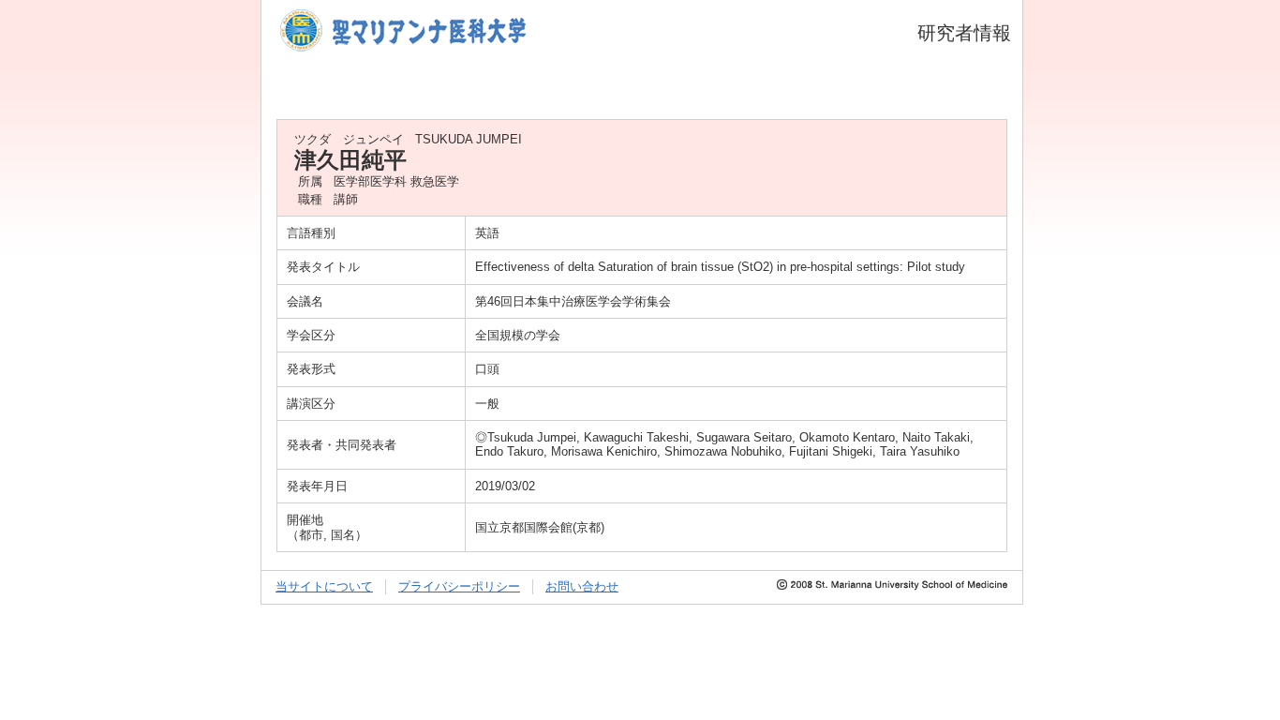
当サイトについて (324, 586)
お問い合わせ (581, 586)
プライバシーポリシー (459, 586)
